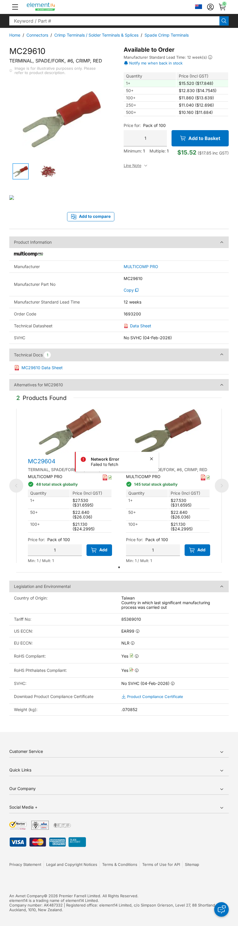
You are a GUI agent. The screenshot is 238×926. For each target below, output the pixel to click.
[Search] (224, 21)
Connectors (37, 35)
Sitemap (192, 864)
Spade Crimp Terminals (167, 35)
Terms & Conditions (119, 864)
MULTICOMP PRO (141, 266)
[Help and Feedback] (221, 909)
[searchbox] (114, 21)
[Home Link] (51, 7)
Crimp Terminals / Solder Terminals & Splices (96, 35)
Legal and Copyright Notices (71, 864)
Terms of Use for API (161, 864)
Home (14, 35)
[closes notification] (151, 459)
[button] (15, 7)
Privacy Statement (25, 864)
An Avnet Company (26, 895)
